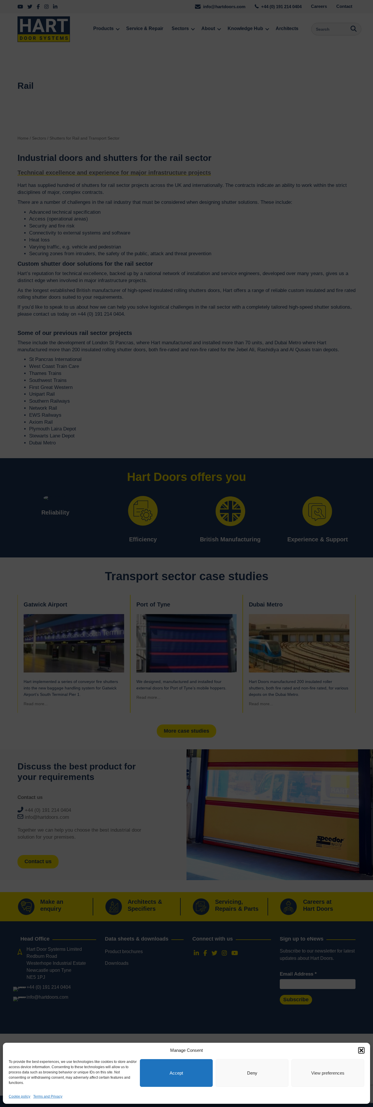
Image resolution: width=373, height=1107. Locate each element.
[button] (361, 1050)
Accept (176, 1072)
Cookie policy (19, 1096)
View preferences (327, 1072)
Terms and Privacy (47, 1096)
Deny (252, 1072)
